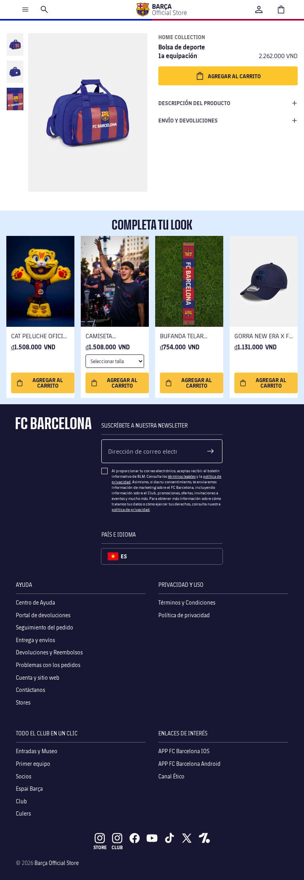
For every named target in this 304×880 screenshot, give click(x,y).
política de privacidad (131, 509)
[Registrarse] (210, 451)
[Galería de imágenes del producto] (87, 112)
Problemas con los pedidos (48, 664)
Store (99, 847)
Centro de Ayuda (35, 602)
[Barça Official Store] (161, 9)
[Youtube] (152, 838)
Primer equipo (33, 763)
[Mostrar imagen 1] (15, 44)
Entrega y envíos (35, 639)
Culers (23, 813)
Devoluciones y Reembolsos (49, 652)
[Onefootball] (204, 838)
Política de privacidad (184, 614)
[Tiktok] (169, 838)
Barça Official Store (56, 862)
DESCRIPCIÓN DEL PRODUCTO (194, 103)
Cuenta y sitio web (37, 677)
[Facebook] (134, 838)
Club (21, 800)
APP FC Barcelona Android (189, 763)
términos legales (182, 476)
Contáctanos (30, 689)
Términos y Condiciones (186, 602)
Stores (23, 702)
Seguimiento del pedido (44, 627)
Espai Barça (29, 788)
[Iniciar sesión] (259, 9)
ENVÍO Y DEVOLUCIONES (188, 120)
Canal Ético (171, 776)
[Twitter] (186, 838)
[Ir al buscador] (44, 9)
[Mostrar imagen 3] (15, 99)
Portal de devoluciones (43, 614)
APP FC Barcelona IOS (183, 751)
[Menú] (25, 9)
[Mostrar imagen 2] (15, 71)
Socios (23, 776)
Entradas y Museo (36, 751)
